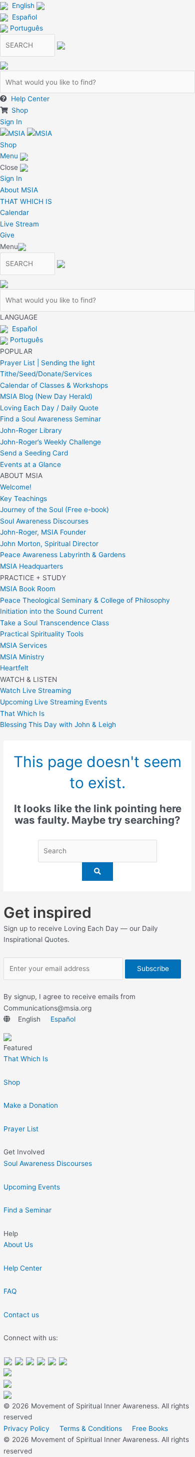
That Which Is (22, 713)
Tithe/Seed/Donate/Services (46, 374)
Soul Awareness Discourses (44, 521)
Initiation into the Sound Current (51, 611)
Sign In (11, 122)
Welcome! (16, 487)
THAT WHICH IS (26, 201)
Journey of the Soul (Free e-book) (54, 510)
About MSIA (19, 190)
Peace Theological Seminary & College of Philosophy (85, 600)
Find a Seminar (28, 1210)
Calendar (14, 212)
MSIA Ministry (22, 657)
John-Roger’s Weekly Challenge (50, 442)
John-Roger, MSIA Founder (43, 532)
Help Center (30, 99)
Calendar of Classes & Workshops (54, 385)
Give (7, 235)
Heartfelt (14, 668)
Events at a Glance (30, 464)
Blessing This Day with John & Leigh (58, 724)
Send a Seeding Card (34, 453)
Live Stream (19, 224)
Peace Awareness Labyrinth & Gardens (63, 555)
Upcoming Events (32, 1187)
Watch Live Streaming (35, 690)
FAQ (10, 1291)
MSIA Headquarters (31, 566)
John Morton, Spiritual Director (49, 544)
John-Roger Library (31, 430)
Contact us (21, 1315)
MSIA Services (23, 645)
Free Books (150, 1428)
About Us (18, 1245)
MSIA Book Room (28, 589)
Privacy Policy (27, 1428)
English (23, 6)
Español (24, 17)
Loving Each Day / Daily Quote (49, 408)
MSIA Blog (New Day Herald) (46, 396)
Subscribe (153, 968)
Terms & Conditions (91, 1428)
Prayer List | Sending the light (47, 363)
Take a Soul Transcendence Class (54, 623)
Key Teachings (23, 499)
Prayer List (21, 1129)
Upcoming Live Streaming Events (53, 702)
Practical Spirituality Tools (42, 634)
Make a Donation (31, 1105)
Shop (20, 110)
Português (26, 28)
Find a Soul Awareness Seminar (50, 419)
